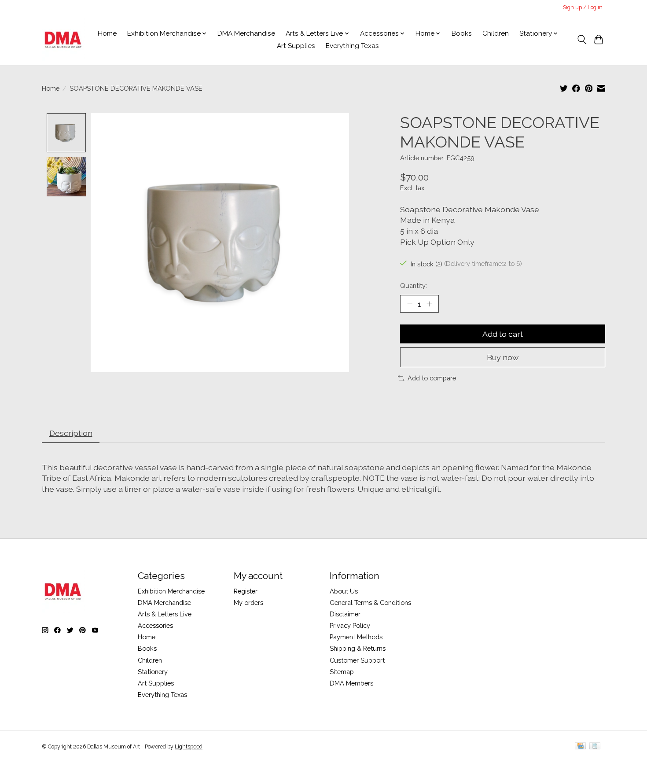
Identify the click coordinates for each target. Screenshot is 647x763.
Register (245, 591)
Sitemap (342, 671)
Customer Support (357, 660)
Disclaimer (345, 614)
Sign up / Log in (583, 7)
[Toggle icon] (581, 40)
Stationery (153, 671)
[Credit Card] (580, 746)
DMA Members (351, 683)
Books (462, 33)
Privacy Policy (350, 625)
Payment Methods (356, 637)
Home (107, 33)
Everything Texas (352, 46)
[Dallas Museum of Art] (63, 40)
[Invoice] (594, 746)
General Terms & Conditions (370, 602)
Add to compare (432, 378)
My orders (248, 602)
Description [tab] (70, 433)
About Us (344, 591)
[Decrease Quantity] (410, 304)
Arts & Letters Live (164, 614)
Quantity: (413, 285)
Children (495, 33)
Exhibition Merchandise (171, 591)
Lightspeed (188, 747)
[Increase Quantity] (429, 304)
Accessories (155, 625)
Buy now (502, 357)
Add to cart (502, 334)
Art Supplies (296, 46)
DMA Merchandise (246, 33)
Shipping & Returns (358, 648)
